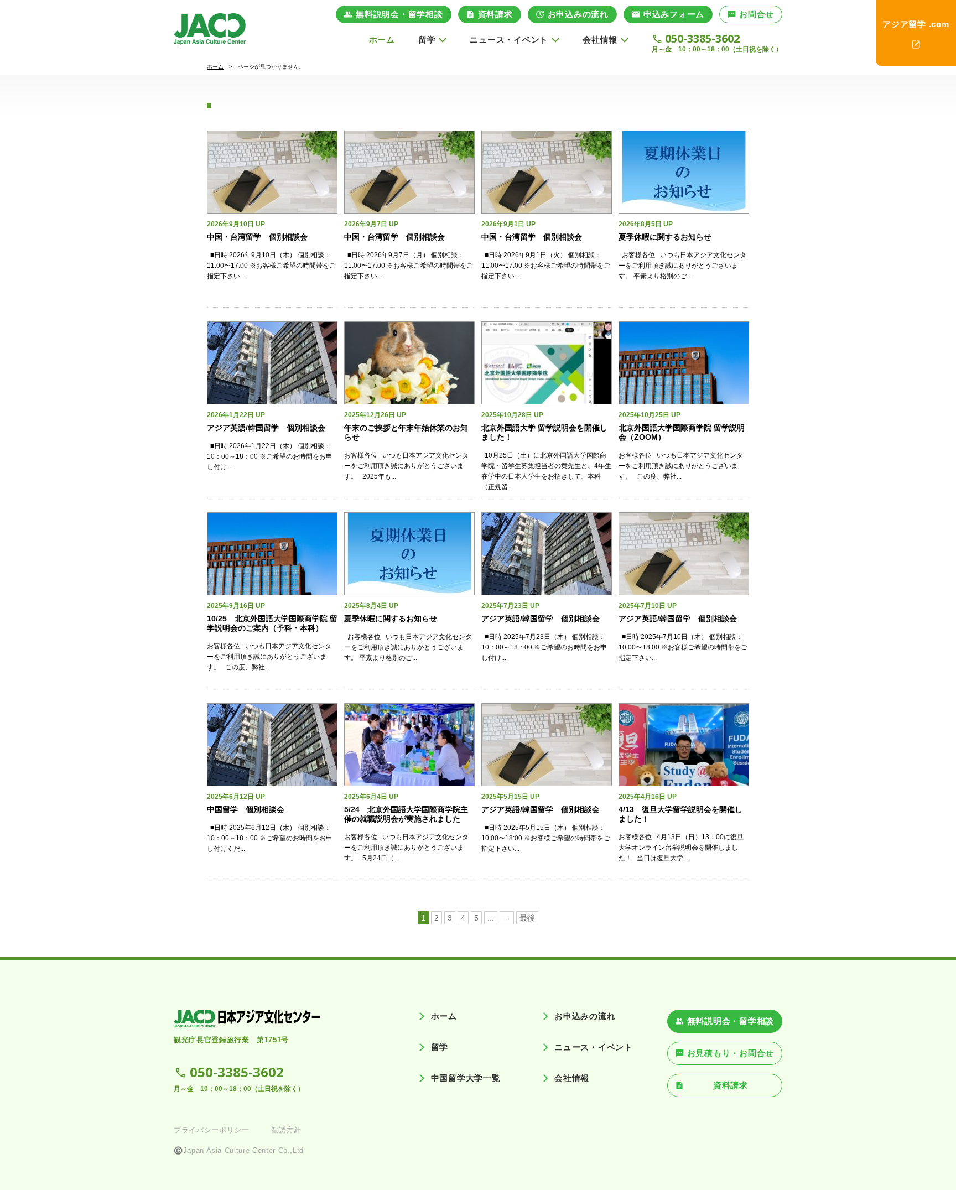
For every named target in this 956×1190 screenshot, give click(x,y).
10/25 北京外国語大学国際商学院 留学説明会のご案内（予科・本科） (272, 623)
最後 (527, 917)
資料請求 (495, 14)
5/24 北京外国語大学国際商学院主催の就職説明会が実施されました (406, 814)
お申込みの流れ (578, 14)
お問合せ (756, 14)
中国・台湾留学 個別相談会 (257, 236)
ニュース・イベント (593, 1047)
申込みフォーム (673, 14)
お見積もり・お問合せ (731, 1053)
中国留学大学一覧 (465, 1078)
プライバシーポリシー (212, 1130)
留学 (439, 1047)
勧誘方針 (287, 1130)
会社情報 (571, 1078)
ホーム (382, 39)
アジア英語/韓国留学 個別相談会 (266, 427)
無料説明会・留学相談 (399, 14)
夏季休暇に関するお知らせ (665, 236)
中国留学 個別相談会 (245, 809)
